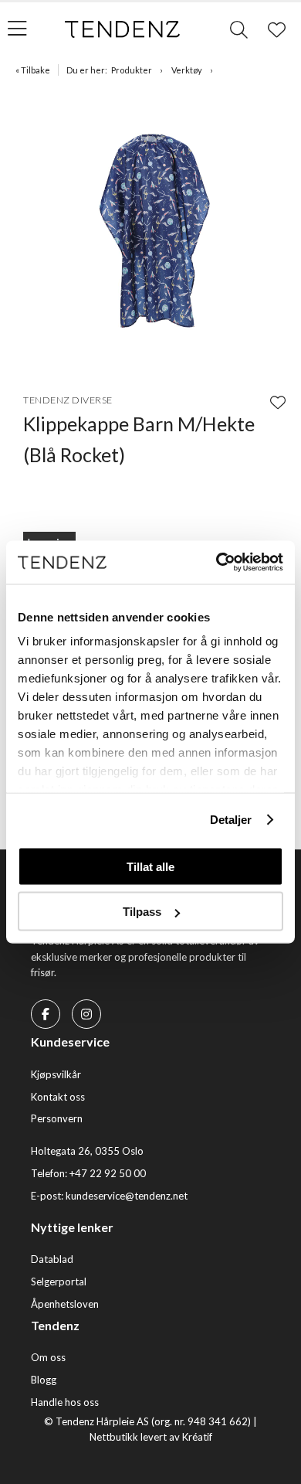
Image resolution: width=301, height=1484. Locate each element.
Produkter (131, 70)
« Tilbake (32, 70)
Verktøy (186, 70)
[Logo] (123, 29)
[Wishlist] (278, 402)
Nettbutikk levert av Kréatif (151, 1437)
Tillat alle (150, 866)
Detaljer (231, 819)
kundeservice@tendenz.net (127, 1196)
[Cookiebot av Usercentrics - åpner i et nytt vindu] (216, 563)
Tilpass (142, 911)
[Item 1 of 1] (150, 229)
